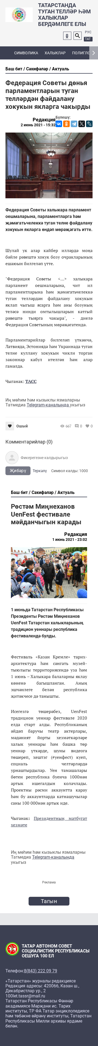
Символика (26, 53)
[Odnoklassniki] (67, 36)
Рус (88, 32)
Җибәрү (18, 470)
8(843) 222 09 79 (40, 971)
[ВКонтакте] (59, 124)
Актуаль (60, 68)
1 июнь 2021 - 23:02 (69, 539)
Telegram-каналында (48, 404)
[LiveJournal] (89, 124)
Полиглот (82, 53)
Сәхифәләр (37, 68)
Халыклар (55, 53)
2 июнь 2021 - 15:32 (38, 125)
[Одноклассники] (66, 124)
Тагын (49, 901)
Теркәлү (40, 471)
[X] (81, 124)
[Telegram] (74, 124)
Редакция (44, 119)
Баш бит (13, 68)
